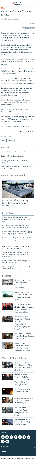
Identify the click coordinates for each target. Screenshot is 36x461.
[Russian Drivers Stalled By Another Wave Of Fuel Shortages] (7, 400)
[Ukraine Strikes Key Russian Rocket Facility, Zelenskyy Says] (7, 422)
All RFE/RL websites (7, 458)
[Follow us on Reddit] (7, 437)
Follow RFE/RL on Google (22, 458)
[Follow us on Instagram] (11, 437)
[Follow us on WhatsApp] (3, 441)
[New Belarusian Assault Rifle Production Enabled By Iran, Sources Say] (7, 282)
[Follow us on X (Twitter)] (20, 437)
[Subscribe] (7, 441)
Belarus (4, 8)
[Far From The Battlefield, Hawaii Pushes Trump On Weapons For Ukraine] (7, 345)
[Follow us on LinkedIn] (28, 437)
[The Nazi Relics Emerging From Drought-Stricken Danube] (7, 410)
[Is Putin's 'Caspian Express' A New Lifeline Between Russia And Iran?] (7, 294)
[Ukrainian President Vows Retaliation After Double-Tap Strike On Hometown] (7, 365)
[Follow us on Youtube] (3, 437)
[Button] (32, 23)
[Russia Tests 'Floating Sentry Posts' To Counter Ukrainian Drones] (18, 189)
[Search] (33, 458)
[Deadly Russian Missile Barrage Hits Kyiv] (7, 391)
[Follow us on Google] (15, 437)
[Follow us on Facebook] (24, 437)
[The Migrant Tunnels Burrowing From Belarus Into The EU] (7, 336)
